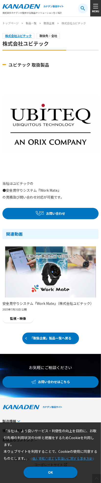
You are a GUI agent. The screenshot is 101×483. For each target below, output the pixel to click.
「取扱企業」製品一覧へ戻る (50, 338)
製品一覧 (31, 23)
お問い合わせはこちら (54, 381)
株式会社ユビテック (18, 36)
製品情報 (9, 421)
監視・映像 (18, 318)
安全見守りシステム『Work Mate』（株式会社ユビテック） (48, 303)
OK (50, 472)
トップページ (10, 23)
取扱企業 (49, 23)
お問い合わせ (55, 213)
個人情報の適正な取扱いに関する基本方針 (62, 458)
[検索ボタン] (83, 8)
